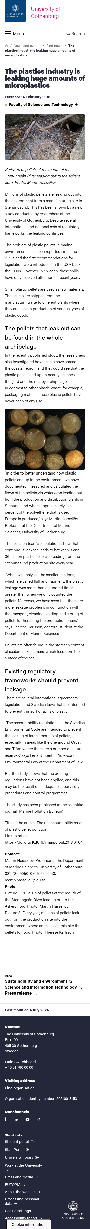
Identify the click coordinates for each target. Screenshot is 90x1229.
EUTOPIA (13, 1184)
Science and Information (41, 987)
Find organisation (20, 1087)
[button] (30, 33)
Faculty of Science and (41, 104)
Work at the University (23, 1165)
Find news (54, 45)
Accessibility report (21, 1217)
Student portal (20, 1141)
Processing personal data (22, 1201)
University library (22, 1157)
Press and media (19, 1176)
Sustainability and (36, 981)
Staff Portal (17, 1149)
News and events (27, 45)
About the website (21, 1191)
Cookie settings (18, 1210)
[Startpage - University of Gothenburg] (73, 1210)
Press (19, 992)
